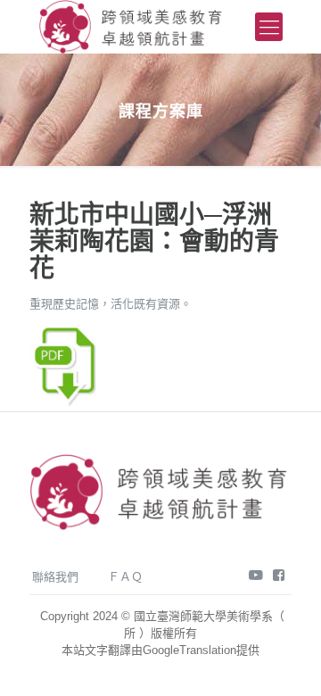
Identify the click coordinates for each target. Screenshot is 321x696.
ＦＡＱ (125, 577)
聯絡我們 (55, 577)
